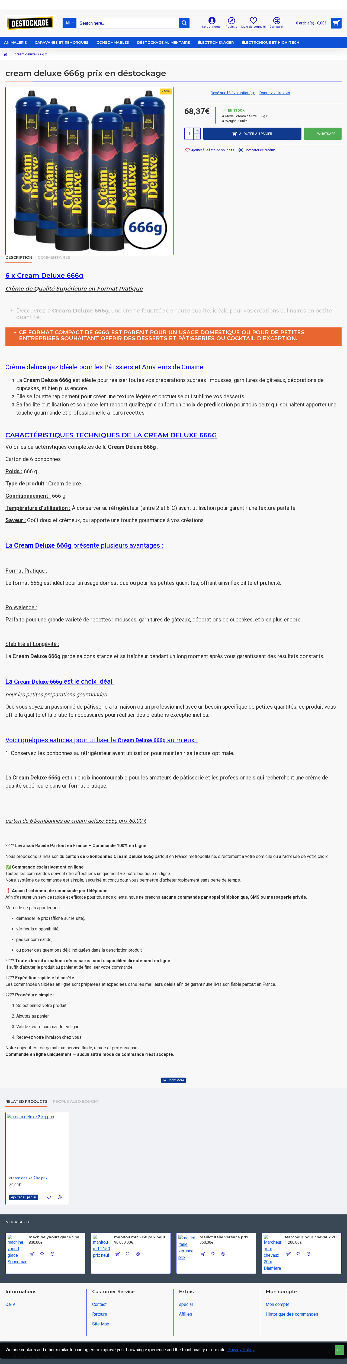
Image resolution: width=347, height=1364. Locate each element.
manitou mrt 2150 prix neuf (139, 1237)
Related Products (26, 1101)
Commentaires (54, 257)
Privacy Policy (241, 1349)
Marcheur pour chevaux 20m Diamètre (312, 1237)
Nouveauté (18, 1222)
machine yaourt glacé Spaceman (56, 1237)
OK (339, 1350)
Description (18, 257)
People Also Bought (76, 1101)
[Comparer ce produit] (60, 1197)
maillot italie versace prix (224, 1237)
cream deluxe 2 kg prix (28, 1178)
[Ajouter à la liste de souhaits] (49, 1197)
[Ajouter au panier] (32, 1254)
